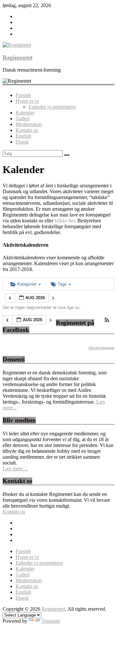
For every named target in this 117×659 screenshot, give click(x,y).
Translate (51, 621)
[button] (106, 320)
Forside (23, 95)
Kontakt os (27, 130)
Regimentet (17, 57)
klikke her (65, 220)
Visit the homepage (101, 347)
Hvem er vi (27, 101)
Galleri (23, 118)
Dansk (22, 142)
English (23, 136)
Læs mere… (15, 468)
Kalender (25, 112)
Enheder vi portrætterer (52, 107)
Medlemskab (29, 124)
